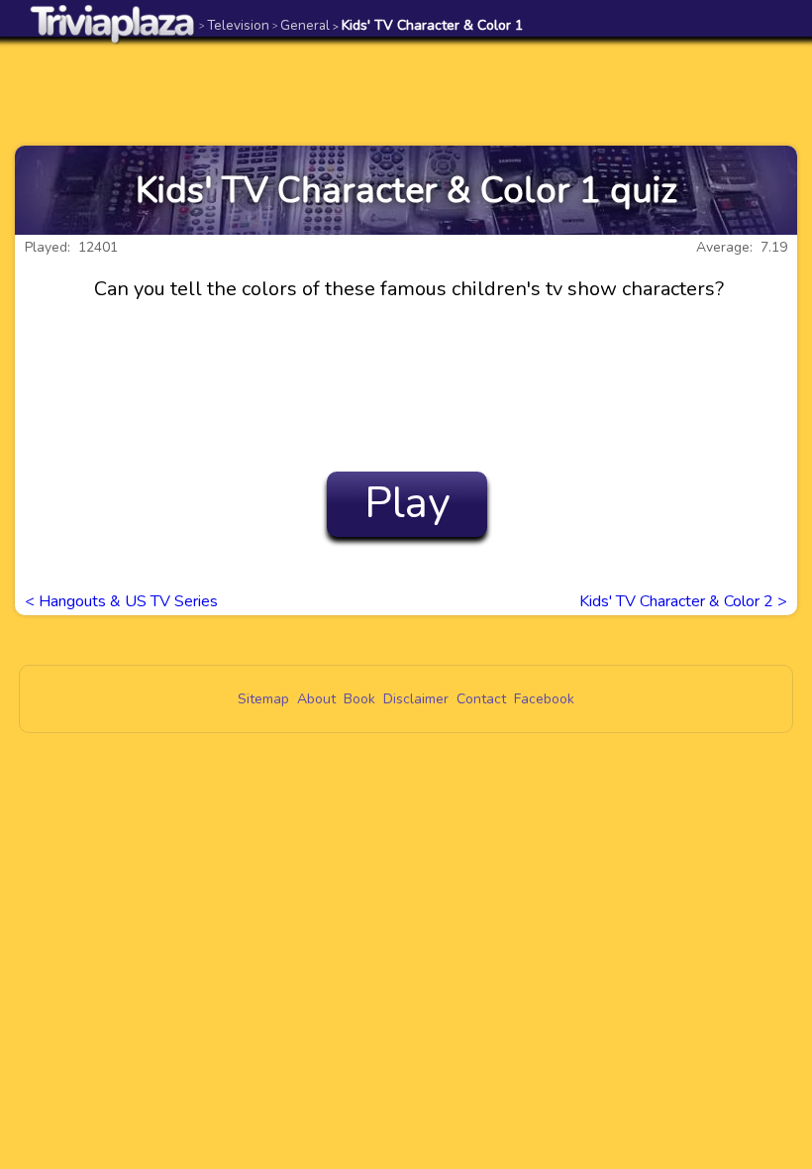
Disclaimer (416, 699)
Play (407, 503)
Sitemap (263, 699)
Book (359, 699)
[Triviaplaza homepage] (113, 23)
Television (234, 25)
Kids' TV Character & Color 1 (428, 25)
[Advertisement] (406, 91)
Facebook (544, 699)
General (301, 25)
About (316, 699)
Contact (481, 699)
